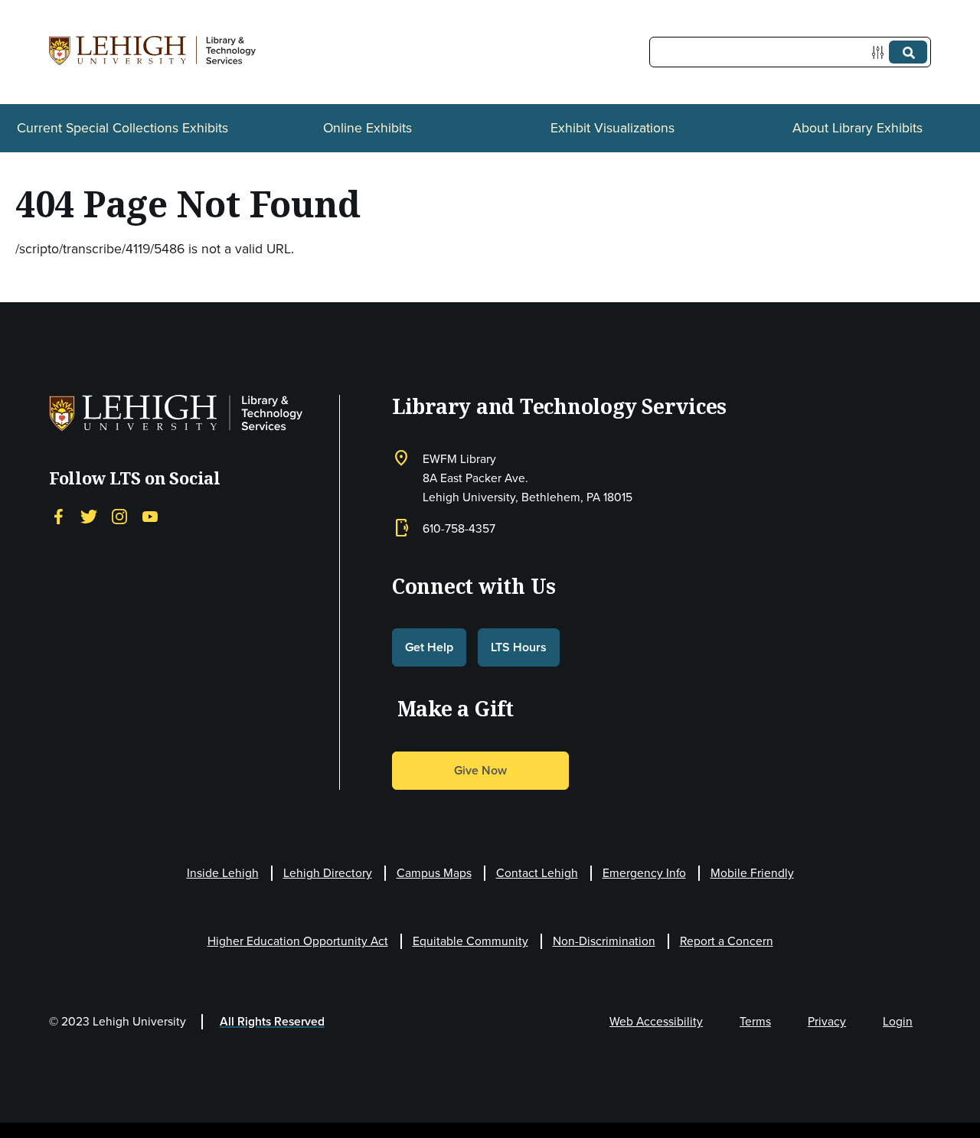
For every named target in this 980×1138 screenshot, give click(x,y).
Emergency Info (644, 873)
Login (898, 1021)
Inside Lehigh (223, 873)
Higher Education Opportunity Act (297, 941)
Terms (755, 1021)
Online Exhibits (367, 128)
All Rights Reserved (272, 1021)
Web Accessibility (656, 1021)
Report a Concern (726, 941)
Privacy (827, 1021)
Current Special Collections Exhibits (122, 128)
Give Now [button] (480, 770)
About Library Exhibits (857, 128)
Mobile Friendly (752, 873)
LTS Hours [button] (519, 647)
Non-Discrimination (604, 941)
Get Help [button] (429, 647)
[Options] (880, 52)
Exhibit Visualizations (612, 128)
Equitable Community (470, 941)
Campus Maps (434, 873)
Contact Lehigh (537, 873)
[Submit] (908, 52)
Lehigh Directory (327, 873)
